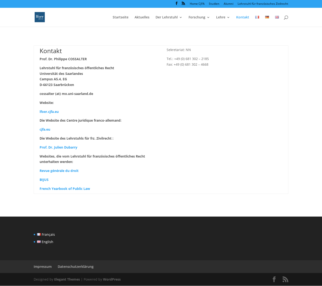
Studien (214, 4)
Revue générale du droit (59, 170)
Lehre (220, 17)
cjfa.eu (45, 129)
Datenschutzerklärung (76, 266)
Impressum (43, 266)
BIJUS (44, 179)
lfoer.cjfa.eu (49, 111)
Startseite (120, 17)
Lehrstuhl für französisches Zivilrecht (263, 4)
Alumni (228, 4)
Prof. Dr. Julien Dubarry (58, 147)
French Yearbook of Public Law (65, 188)
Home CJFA (197, 4)
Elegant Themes (67, 279)
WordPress (112, 279)
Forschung (197, 17)
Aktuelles (142, 17)
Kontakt (242, 17)
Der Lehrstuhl (167, 17)
